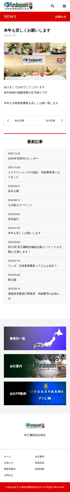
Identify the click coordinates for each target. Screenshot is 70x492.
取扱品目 (39, 462)
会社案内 (39, 456)
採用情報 (39, 469)
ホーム (7, 456)
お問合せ (8, 475)
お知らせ (8, 462)
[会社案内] (35, 376)
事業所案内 (10, 469)
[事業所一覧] (35, 348)
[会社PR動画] (35, 403)
